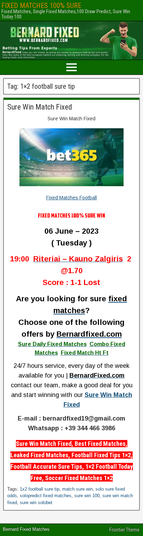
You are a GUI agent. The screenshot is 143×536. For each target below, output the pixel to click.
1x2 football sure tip (39, 489)
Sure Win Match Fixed (39, 107)
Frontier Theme (124, 530)
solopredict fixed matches (46, 495)
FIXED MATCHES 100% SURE (41, 5)
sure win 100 (87, 495)
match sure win (77, 489)
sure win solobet (36, 502)
